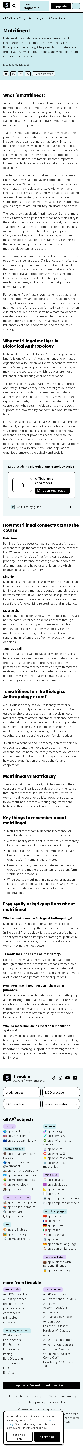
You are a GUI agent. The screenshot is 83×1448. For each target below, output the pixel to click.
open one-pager (55, 490)
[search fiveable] (14, 6)
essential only (19, 1437)
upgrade (60, 6)
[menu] (76, 6)
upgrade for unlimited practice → (41, 1385)
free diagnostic (31, 6)
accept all (47, 1437)
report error (45, 74)
